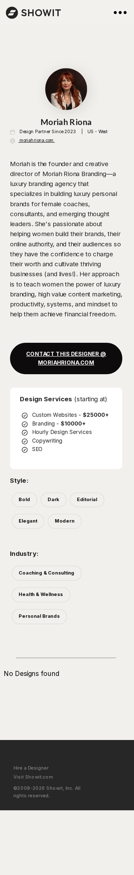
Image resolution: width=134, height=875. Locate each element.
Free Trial (21, 823)
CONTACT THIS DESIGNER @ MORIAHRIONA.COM (66, 358)
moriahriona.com (36, 140)
